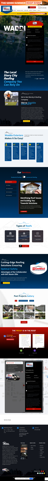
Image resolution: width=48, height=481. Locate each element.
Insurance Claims (42, 449)
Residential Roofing (16, 177)
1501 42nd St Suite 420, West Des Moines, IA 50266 (23, 435)
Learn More (24, 211)
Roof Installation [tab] (9, 192)
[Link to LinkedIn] (43, 471)
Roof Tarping (33, 445)
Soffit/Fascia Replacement (23, 455)
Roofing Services (23, 445)
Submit (35, 61)
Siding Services (23, 451)
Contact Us (42, 452)
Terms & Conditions (29, 59)
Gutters (22, 448)
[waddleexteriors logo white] (5, 443)
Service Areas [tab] (7, 420)
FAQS (41, 455)
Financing (41, 447)
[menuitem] (11, 10)
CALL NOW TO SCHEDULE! (23, 13)
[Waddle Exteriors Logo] (6, 9)
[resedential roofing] (7, 308)
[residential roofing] (29, 308)
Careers (41, 453)
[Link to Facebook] (41, 471)
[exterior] (18, 308)
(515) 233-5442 (19, 362)
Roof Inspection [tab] (9, 181)
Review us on (10, 339)
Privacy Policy (34, 59)
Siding (32, 447)
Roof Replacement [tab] (9, 188)
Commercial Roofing (31, 177)
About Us (41, 445)
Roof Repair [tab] (8, 185)
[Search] (46, 2)
